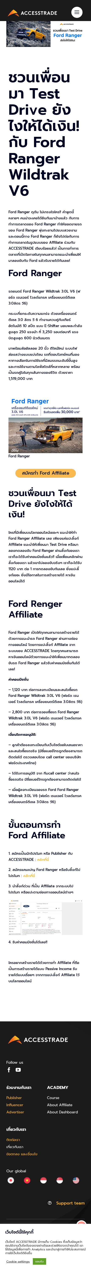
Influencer (14, 1105)
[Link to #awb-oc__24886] (77, 12)
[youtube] (18, 1069)
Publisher (14, 1098)
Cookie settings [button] (18, 1261)
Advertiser (15, 1112)
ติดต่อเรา (13, 1139)
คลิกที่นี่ (43, 859)
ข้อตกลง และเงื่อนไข (21, 1154)
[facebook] (8, 1069)
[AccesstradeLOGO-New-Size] (32, 10)
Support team (70, 1203)
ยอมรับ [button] (39, 1261)
